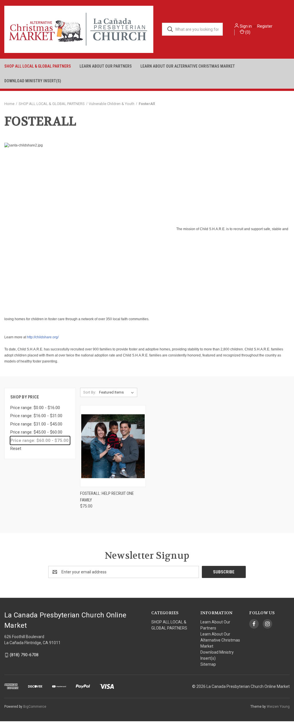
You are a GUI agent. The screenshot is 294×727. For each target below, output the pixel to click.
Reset (15, 448)
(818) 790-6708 (24, 654)
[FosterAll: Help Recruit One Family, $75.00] (113, 446)
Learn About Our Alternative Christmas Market (187, 66)
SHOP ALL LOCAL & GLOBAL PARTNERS (37, 66)
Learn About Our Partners (106, 66)
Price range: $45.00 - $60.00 (36, 432)
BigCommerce (34, 707)
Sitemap (208, 664)
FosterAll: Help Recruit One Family (107, 497)
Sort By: (89, 392)
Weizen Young (278, 707)
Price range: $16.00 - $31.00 (36, 415)
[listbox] (117, 392)
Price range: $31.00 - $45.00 (36, 424)
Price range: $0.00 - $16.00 (35, 407)
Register (264, 26)
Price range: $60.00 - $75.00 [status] (39, 440)
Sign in (246, 26)
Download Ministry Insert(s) (32, 81)
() (247, 32)
